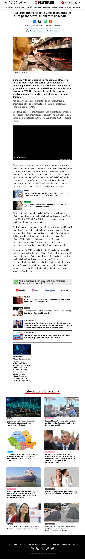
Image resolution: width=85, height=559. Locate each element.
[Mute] (17, 157)
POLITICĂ (29, 7)
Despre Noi (55, 544)
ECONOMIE (46, 7)
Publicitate (66, 544)
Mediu (9, 418)
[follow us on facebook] (49, 291)
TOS (8, 544)
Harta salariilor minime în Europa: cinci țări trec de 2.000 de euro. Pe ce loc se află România (46, 194)
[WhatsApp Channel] (25, 2)
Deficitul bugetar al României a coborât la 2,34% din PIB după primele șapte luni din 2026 (47, 336)
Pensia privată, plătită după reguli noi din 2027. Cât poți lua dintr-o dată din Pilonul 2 (47, 312)
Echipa (75, 544)
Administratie (50, 524)
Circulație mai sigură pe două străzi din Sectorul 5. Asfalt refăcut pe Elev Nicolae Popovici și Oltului (60, 529)
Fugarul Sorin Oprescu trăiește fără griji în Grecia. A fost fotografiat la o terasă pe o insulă (60, 423)
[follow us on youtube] (20, 290)
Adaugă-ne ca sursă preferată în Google (44, 31)
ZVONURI (68, 7)
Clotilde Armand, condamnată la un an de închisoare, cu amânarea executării (23, 528)
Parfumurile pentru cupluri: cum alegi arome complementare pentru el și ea (61, 493)
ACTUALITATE (19, 7)
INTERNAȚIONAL (78, 7)
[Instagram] (10, 2)
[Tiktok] (15, 2)
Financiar (37, 7)
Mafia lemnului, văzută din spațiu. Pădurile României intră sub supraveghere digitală (21, 423)
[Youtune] (20, 2)
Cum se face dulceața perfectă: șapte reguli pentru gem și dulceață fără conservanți (47, 300)
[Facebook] (5, 2)
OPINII (61, 7)
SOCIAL (54, 7)
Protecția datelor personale (38, 544)
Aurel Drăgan (49, 25)
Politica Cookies (19, 544)
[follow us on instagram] (35, 290)
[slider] (22, 158)
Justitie (9, 524)
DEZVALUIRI (9, 7)
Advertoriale (50, 489)
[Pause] (14, 157)
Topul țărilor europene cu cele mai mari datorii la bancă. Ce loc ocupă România (45, 206)
